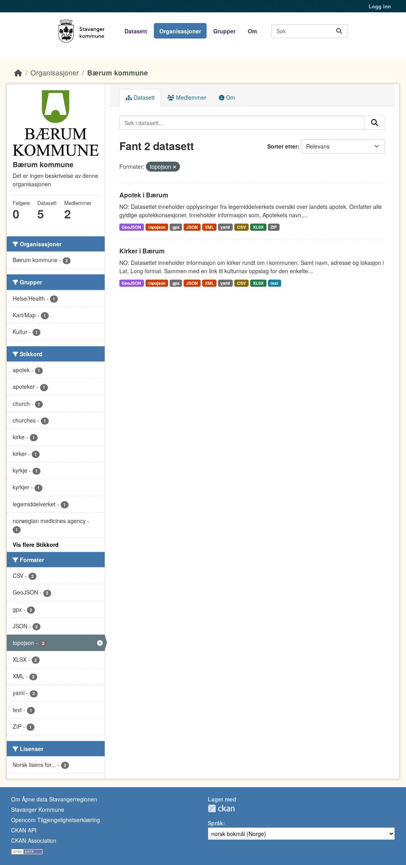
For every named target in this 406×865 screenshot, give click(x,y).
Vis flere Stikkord (36, 544)
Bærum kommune (117, 72)
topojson (156, 227)
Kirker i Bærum (142, 250)
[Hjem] (18, 72)
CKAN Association (33, 840)
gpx (176, 227)
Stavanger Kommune (37, 809)
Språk (215, 823)
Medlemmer (190, 97)
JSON (192, 227)
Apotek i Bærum (143, 194)
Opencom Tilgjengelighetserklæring (55, 820)
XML (209, 227)
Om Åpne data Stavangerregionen (54, 799)
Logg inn (380, 6)
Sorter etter (282, 146)
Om (252, 31)
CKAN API (23, 830)
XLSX (258, 227)
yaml (225, 227)
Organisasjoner (180, 31)
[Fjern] (174, 167)
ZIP (273, 227)
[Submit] (339, 31)
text (274, 283)
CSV (241, 227)
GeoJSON (131, 227)
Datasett (135, 31)
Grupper (224, 31)
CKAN (221, 808)
